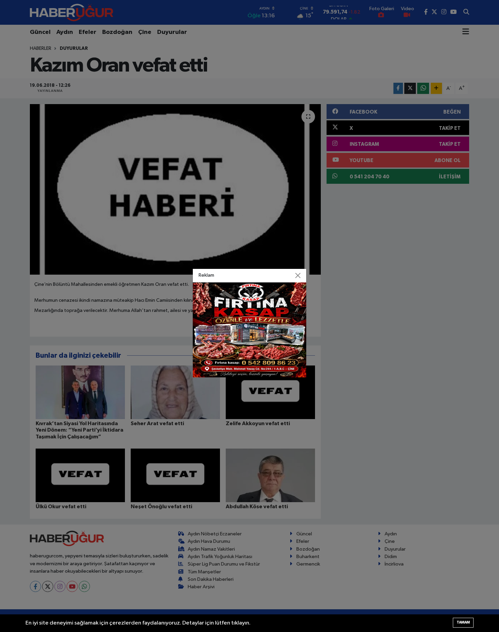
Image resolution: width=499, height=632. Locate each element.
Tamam (463, 622)
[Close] (298, 275)
